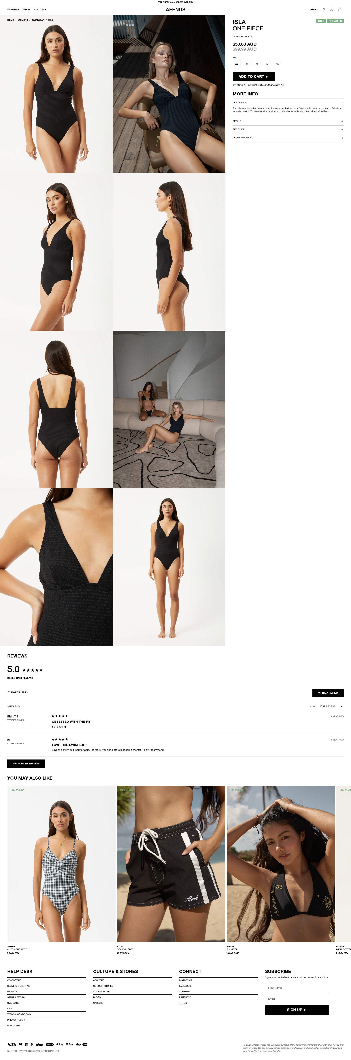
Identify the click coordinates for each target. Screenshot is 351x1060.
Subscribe (278, 971)
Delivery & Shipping (18, 986)
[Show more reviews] (26, 763)
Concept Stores (103, 986)
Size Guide (13, 1003)
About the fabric (243, 137)
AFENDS (45, 1051)
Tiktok (183, 1003)
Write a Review (328, 693)
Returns (12, 991)
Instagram (185, 980)
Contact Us (14, 980)
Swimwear (38, 20)
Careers (98, 1003)
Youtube (184, 991)
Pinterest (185, 997)
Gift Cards (13, 1025)
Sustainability (102, 991)
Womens (23, 20)
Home (10, 20)
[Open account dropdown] (332, 9)
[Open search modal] (324, 9)
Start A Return (16, 997)
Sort (312, 706)
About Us (98, 980)
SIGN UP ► (297, 1010)
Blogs (97, 997)
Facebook (185, 986)
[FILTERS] (17, 693)
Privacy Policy (16, 1020)
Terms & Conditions (19, 1014)
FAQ (9, 1008)
